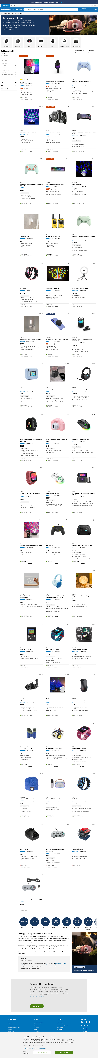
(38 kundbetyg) (57, 290)
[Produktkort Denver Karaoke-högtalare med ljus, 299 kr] (58, 784)
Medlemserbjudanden (62, 1025)
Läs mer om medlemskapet (37, 996)
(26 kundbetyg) (83, 85)
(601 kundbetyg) (30, 341)
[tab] (5, 5)
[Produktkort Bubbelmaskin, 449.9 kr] (31, 834)
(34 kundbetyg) (57, 443)
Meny (20, 9)
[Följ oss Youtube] (89, 1022)
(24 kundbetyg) (30, 290)
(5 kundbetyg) (30, 443)
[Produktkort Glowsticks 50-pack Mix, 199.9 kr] (58, 273)
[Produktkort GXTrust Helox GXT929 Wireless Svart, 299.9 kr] (84, 424)
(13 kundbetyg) (83, 135)
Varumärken (60, 1029)
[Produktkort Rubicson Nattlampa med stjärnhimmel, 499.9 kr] (58, 685)
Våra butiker (37, 1031)
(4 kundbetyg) (82, 547)
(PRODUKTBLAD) (27, 79)
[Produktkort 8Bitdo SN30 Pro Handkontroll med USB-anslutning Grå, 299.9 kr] (58, 834)
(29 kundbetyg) (83, 441)
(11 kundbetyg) (57, 651)
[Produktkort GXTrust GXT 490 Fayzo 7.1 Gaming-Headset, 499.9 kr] (84, 374)
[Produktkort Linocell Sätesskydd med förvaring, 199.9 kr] (84, 634)
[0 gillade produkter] (92, 9)
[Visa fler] (96, 923)
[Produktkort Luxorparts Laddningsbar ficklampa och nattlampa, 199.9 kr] (31, 324)
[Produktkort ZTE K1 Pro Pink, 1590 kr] (31, 273)
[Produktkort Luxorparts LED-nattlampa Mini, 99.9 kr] (31, 221)
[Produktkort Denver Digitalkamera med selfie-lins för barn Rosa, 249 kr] (58, 424)
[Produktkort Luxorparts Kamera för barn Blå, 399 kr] (31, 374)
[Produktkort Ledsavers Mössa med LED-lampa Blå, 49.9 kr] (31, 784)
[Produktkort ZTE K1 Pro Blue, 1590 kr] (84, 784)
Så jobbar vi (36, 1025)
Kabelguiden (60, 1022)
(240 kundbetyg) (57, 391)
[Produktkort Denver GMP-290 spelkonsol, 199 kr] (31, 634)
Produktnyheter (61, 1027)
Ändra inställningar (26, 1052)
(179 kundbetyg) (30, 85)
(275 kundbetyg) (57, 238)
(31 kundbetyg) (57, 750)
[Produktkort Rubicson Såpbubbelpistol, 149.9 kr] (31, 685)
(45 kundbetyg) (30, 902)
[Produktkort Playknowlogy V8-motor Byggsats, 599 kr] (84, 834)
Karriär (35, 1029)
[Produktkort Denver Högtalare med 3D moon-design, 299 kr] (84, 581)
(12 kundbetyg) (57, 599)
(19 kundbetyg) (83, 391)
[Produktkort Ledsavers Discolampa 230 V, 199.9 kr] (84, 169)
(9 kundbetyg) (30, 651)
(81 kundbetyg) (30, 238)
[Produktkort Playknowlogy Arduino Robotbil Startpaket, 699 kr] (58, 733)
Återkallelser (11, 1031)
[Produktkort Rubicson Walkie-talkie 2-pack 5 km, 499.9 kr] (58, 221)
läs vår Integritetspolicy (40, 1048)
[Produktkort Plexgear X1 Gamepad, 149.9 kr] (58, 530)
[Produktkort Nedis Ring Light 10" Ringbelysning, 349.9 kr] (84, 273)
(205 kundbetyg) (83, 186)
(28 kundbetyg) (83, 342)
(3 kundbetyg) (30, 496)
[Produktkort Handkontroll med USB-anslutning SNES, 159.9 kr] (31, 885)
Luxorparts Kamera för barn (41, 965)
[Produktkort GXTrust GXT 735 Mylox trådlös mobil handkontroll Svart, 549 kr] (84, 117)
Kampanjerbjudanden (62, 1024)
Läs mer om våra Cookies (29, 1048)
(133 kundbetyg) (57, 83)
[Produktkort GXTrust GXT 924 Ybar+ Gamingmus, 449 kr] (84, 685)
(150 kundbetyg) (30, 801)
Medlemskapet (37, 1024)
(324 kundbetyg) (30, 702)
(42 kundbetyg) (30, 187)
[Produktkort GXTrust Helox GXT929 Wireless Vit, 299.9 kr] (58, 478)
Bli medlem (36, 1006)
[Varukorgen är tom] (96, 9)
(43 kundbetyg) (83, 290)
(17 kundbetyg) (30, 391)
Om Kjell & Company (39, 1022)
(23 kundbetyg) (57, 134)
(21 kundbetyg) (30, 599)
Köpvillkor (10, 1029)
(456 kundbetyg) (30, 134)
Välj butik (30, 99)
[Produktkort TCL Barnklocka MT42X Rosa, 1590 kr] (84, 733)
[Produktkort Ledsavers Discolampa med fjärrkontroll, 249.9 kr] (31, 117)
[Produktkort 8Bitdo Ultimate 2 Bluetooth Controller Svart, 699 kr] (84, 530)
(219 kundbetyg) (57, 702)
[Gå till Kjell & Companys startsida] (8, 9)
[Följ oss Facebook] (82, 1022)
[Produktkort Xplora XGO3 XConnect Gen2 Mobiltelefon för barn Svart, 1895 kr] (31, 424)
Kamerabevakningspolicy (14, 1027)
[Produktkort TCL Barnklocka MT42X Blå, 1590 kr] (58, 634)
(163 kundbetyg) (57, 547)
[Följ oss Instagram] (86, 1022)
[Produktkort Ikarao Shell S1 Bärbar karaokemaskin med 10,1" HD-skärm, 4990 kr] (84, 478)
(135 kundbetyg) (30, 750)
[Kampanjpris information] (29, 88)
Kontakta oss (11, 1022)
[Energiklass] (21, 79)
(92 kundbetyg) (83, 651)
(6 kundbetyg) (56, 186)
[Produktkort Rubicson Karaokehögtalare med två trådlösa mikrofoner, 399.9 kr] (84, 324)
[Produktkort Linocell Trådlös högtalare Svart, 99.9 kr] (58, 374)
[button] (9, 55)
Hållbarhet (36, 1027)
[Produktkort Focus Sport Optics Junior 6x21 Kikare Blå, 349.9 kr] (31, 733)
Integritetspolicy (12, 1025)
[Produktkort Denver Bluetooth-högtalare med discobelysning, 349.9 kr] (31, 530)
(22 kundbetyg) (83, 496)
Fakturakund (11, 1024)
